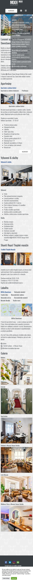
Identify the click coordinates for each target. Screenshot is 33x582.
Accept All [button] (14, 578)
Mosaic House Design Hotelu (16, 74)
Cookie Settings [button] (6, 578)
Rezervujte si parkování (20, 66)
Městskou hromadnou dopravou (10, 348)
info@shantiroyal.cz (17, 283)
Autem (4, 343)
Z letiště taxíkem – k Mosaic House (12, 346)
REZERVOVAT (11, 11)
